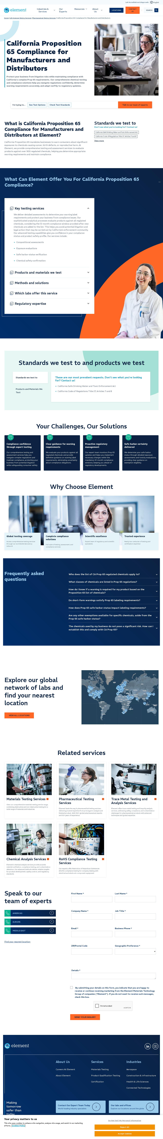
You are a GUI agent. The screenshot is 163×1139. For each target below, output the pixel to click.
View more (99, 141)
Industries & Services (43, 10)
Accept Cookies (125, 1134)
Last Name (120, 893)
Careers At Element (65, 1069)
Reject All (124, 1127)
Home (6, 18)
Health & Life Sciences (137, 1081)
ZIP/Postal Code (79, 945)
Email (74, 928)
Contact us (132, 10)
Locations (116, 10)
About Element (63, 1075)
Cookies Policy (18, 1126)
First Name (76, 893)
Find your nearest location (17, 941)
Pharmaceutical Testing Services (44, 18)
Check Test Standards (60, 105)
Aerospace (131, 1069)
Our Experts (63, 10)
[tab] (30, 377)
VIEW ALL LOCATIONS (19, 715)
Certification (97, 1081)
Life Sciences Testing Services (20, 18)
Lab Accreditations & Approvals (137, 2)
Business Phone (122, 928)
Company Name (79, 911)
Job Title (119, 911)
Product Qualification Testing (105, 1075)
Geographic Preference (126, 945)
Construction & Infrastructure (141, 1075)
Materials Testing (100, 1069)
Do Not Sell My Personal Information (124, 1121)
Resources (79, 9)
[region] (81, 1127)
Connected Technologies (138, 1087)
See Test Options (37, 105)
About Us (95, 10)
